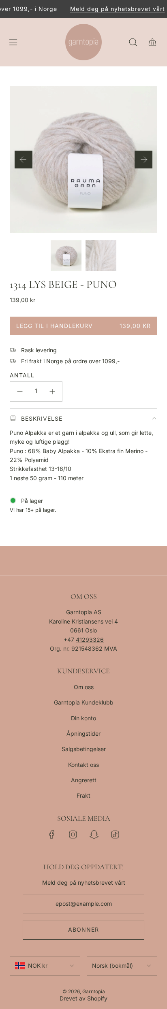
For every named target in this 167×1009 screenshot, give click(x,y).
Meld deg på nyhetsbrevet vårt (113, 8)
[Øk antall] (52, 391)
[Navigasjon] (13, 42)
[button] (23, 159)
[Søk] (133, 42)
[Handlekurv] (152, 42)
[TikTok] (115, 834)
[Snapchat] (94, 834)
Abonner (83, 929)
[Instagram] (73, 834)
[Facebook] (52, 834)
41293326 (90, 639)
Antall (22, 375)
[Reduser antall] (20, 391)
